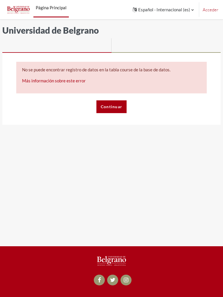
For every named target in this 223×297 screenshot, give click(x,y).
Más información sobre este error (54, 80)
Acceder (210, 10)
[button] (163, 9)
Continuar (112, 106)
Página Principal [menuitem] (51, 7)
